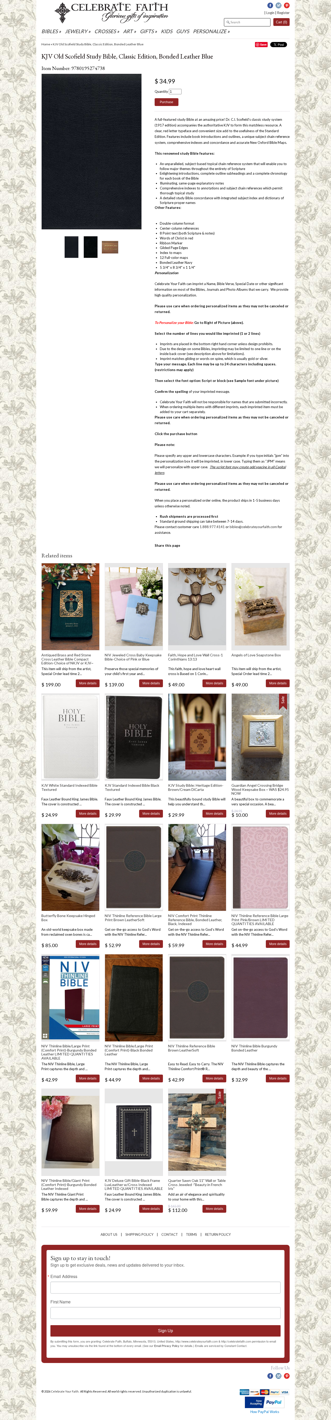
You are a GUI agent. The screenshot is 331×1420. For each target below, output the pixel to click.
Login (270, 13)
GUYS (182, 31)
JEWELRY (76, 31)
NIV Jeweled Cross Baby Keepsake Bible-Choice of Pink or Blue (133, 657)
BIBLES (49, 31)
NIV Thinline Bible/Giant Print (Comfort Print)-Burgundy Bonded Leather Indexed (68, 1184)
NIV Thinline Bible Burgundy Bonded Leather (254, 1048)
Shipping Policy (139, 1234)
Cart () (281, 22)
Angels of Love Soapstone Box (256, 655)
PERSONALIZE (210, 31)
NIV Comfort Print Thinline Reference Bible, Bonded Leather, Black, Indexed (195, 919)
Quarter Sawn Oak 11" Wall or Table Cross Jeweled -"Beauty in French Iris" (197, 1184)
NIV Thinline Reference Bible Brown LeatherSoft (191, 1048)
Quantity (161, 91)
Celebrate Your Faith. (65, 1391)
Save (263, 44)
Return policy (218, 1234)
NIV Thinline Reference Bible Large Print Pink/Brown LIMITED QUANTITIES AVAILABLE (259, 919)
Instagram (278, 5)
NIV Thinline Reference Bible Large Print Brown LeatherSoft (133, 917)
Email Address (63, 1276)
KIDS (166, 31)
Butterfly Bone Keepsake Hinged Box (68, 917)
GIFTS (147, 31)
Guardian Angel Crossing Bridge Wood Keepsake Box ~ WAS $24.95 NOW (260, 789)
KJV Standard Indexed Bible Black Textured (132, 787)
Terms (191, 1234)
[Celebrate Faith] (111, 22)
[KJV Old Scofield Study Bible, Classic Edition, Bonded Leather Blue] (71, 247)
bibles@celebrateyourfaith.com (253, 527)
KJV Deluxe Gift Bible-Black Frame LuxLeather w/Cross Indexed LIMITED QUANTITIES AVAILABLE (134, 1184)
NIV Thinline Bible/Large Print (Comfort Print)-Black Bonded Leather (129, 1050)
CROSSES (105, 31)
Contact (169, 1234)
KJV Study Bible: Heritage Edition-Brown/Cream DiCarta (195, 787)
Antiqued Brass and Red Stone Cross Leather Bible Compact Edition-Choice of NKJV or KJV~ (67, 659)
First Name (60, 1302)
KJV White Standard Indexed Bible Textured (69, 787)
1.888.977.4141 (212, 527)
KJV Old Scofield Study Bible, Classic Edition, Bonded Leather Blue (98, 44)
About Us (109, 1234)
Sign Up (165, 1331)
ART (128, 31)
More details (87, 683)
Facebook (270, 5)
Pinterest (287, 5)
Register (283, 13)
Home (45, 44)
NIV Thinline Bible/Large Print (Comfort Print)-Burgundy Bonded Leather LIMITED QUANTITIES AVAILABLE (68, 1052)
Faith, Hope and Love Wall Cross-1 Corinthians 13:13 (195, 657)
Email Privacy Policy (166, 1346)
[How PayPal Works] (264, 1407)
